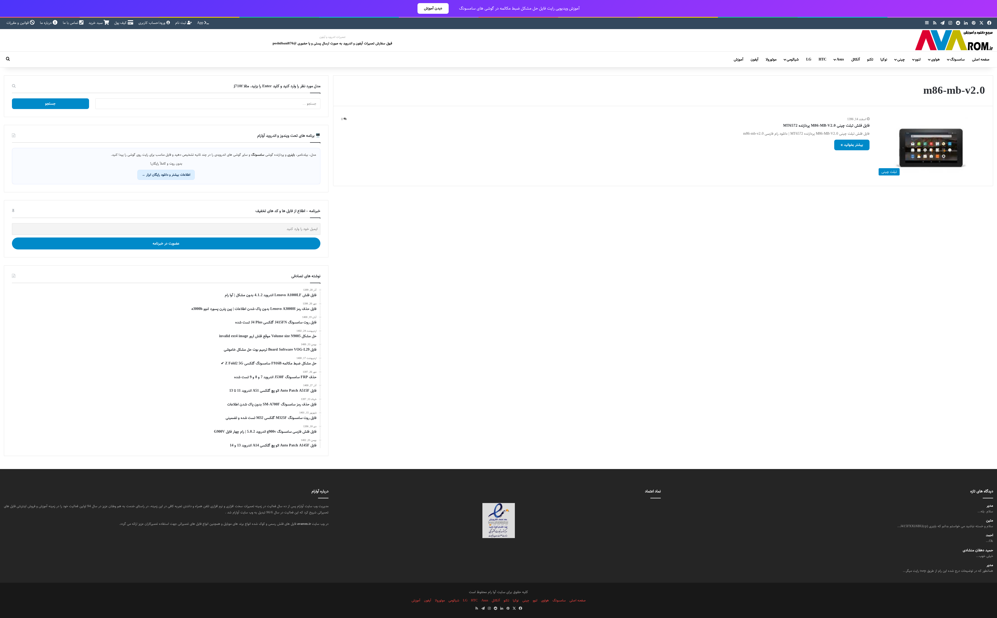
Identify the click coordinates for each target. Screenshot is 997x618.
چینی (901, 59)
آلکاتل (855, 59)
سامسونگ (957, 59)
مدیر (990, 505)
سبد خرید (96, 23)
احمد (989, 535)
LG (808, 59)
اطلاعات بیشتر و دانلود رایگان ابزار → (166, 174)
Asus (840, 59)
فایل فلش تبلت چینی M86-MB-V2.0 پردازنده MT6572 (826, 125)
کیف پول (121, 23)
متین (989, 520)
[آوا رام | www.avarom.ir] (954, 40)
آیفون (754, 59)
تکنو (870, 59)
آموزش (738, 59)
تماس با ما (71, 23)
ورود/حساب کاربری (152, 23)
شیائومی (793, 59)
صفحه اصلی (980, 59)
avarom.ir (304, 523)
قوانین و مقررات (18, 23)
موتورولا (771, 59)
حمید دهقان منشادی (978, 550)
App (200, 23)
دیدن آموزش (433, 8)
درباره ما (46, 23)
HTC (822, 59)
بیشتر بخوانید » (852, 145)
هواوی (935, 59)
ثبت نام (181, 23)
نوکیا (883, 59)
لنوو (918, 59)
